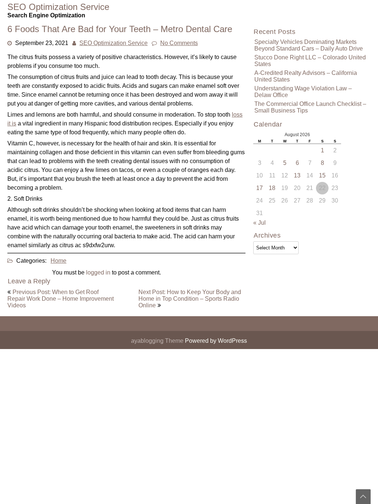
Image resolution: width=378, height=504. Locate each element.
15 (322, 175)
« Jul (259, 223)
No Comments (179, 43)
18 (272, 188)
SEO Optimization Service (113, 43)
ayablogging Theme (158, 341)
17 (259, 188)
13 (297, 175)
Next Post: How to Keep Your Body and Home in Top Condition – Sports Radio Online (189, 298)
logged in (98, 272)
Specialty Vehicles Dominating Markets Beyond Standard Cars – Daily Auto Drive (308, 45)
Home (58, 261)
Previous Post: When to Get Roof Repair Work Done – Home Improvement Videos (60, 298)
